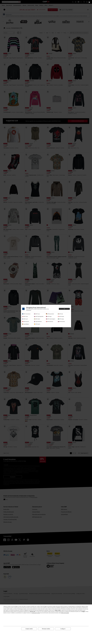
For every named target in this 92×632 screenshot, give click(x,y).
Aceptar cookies (29, 628)
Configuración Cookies (36, 612)
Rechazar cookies (46, 628)
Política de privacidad (65, 612)
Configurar (62, 628)
